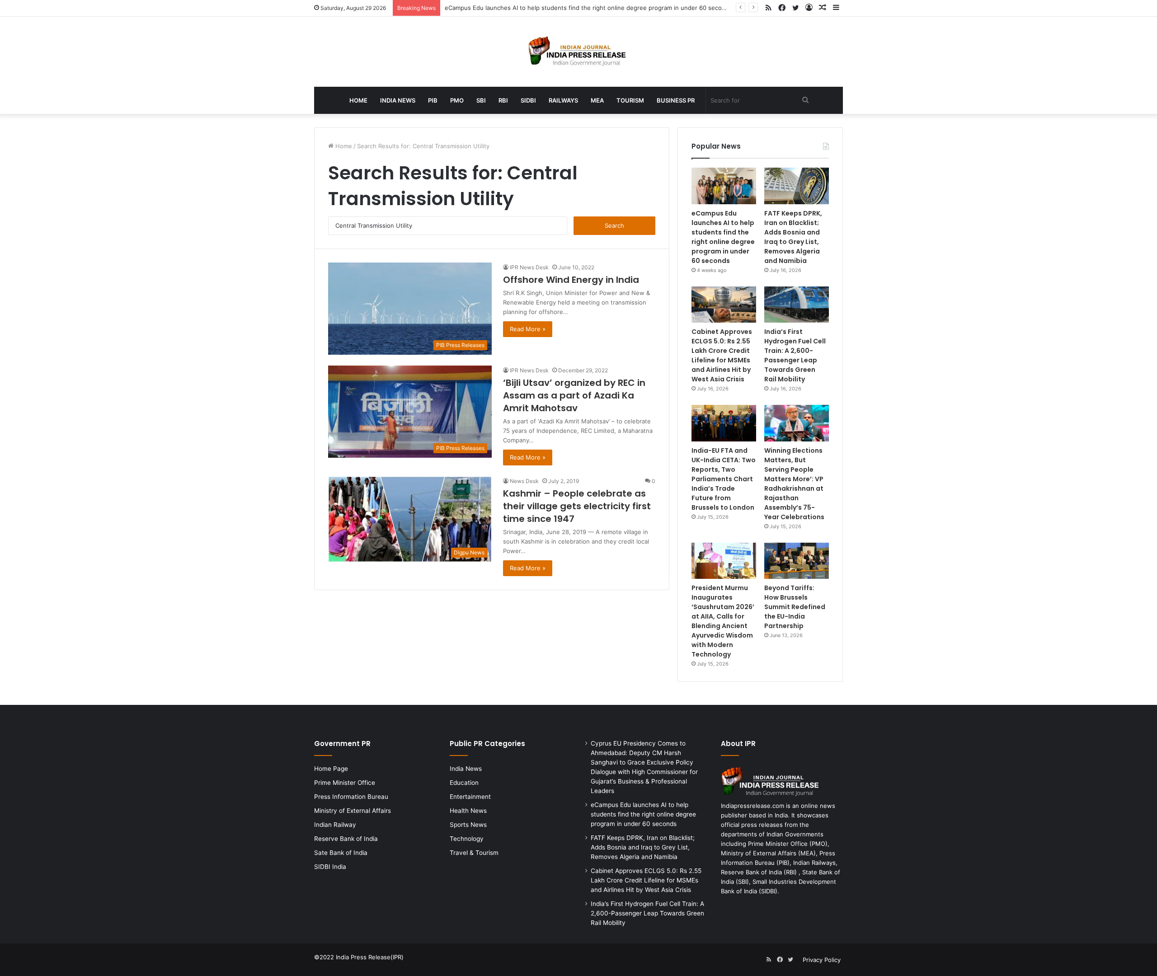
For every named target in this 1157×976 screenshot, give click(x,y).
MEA (597, 100)
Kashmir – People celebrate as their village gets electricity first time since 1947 (577, 506)
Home (358, 100)
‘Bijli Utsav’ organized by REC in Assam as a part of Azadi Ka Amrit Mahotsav (574, 395)
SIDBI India (330, 866)
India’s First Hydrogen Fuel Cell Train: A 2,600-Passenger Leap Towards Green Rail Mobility (795, 355)
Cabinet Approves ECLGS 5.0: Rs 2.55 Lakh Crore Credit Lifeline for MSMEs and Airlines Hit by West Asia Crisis (721, 355)
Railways (563, 100)
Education (464, 782)
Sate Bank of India (340, 852)
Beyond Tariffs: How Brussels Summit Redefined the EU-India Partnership (794, 606)
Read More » (528, 329)
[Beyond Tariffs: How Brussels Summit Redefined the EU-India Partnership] (796, 561)
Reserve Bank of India (346, 838)
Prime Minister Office (344, 782)
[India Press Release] (579, 52)
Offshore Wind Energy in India (571, 279)
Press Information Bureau (351, 796)
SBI (481, 100)
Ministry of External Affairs (352, 810)
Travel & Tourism (474, 852)
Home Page (331, 768)
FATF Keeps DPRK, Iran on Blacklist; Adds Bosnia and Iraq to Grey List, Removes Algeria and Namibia (793, 237)
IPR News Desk (529, 267)
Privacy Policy (822, 959)
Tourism (630, 100)
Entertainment (470, 796)
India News (397, 100)
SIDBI (528, 100)
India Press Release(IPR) (369, 957)
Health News (468, 810)
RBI (503, 100)
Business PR (676, 100)
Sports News (468, 824)
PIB (432, 100)
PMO (457, 100)
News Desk (524, 481)
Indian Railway (335, 824)
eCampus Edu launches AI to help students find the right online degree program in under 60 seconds (588, 7)
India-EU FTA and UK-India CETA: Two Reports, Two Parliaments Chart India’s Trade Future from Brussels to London (723, 479)
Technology (467, 838)
